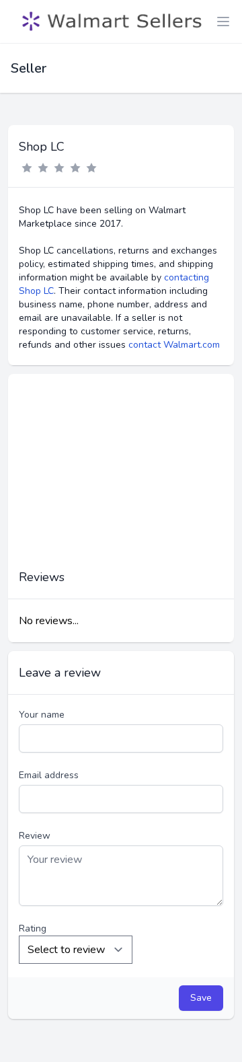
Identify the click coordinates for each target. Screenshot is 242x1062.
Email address (49, 775)
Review (34, 835)
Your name (42, 714)
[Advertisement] (121, 478)
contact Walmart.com (174, 344)
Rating (32, 928)
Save (201, 997)
